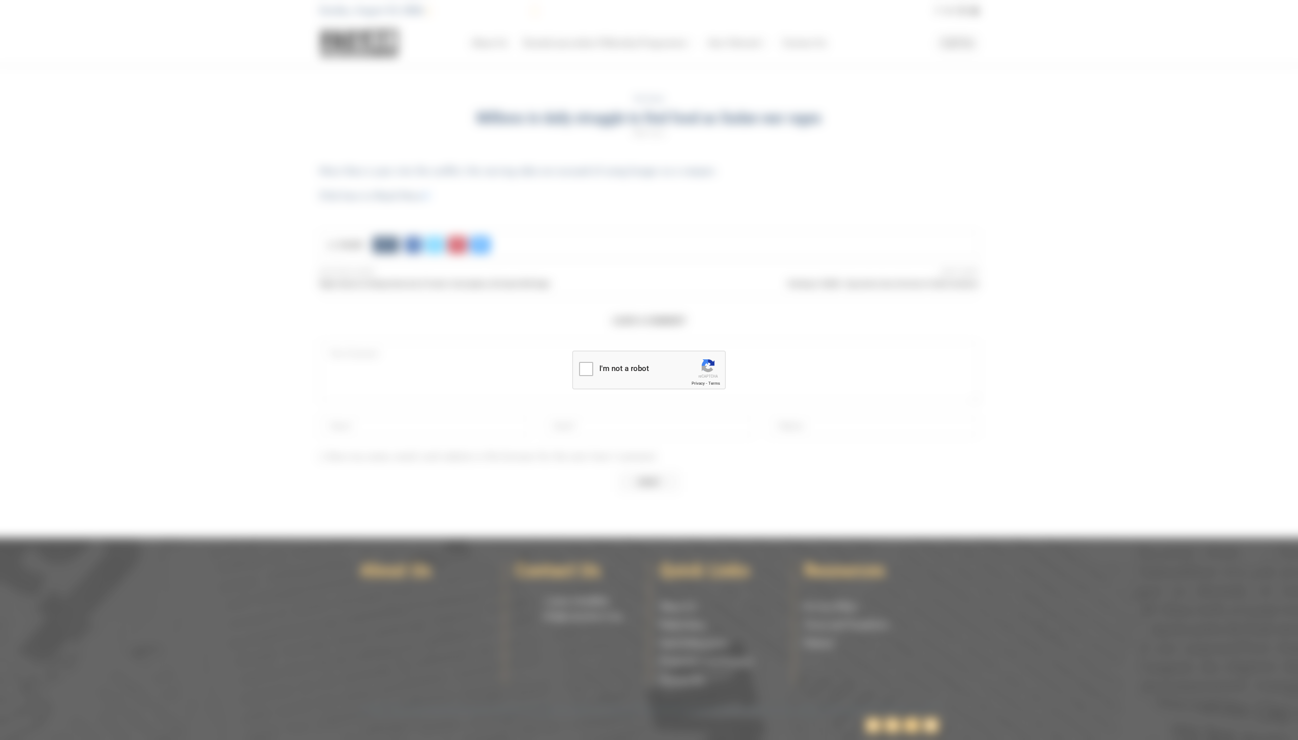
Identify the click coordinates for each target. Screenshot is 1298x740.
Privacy (698, 383)
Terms (714, 383)
